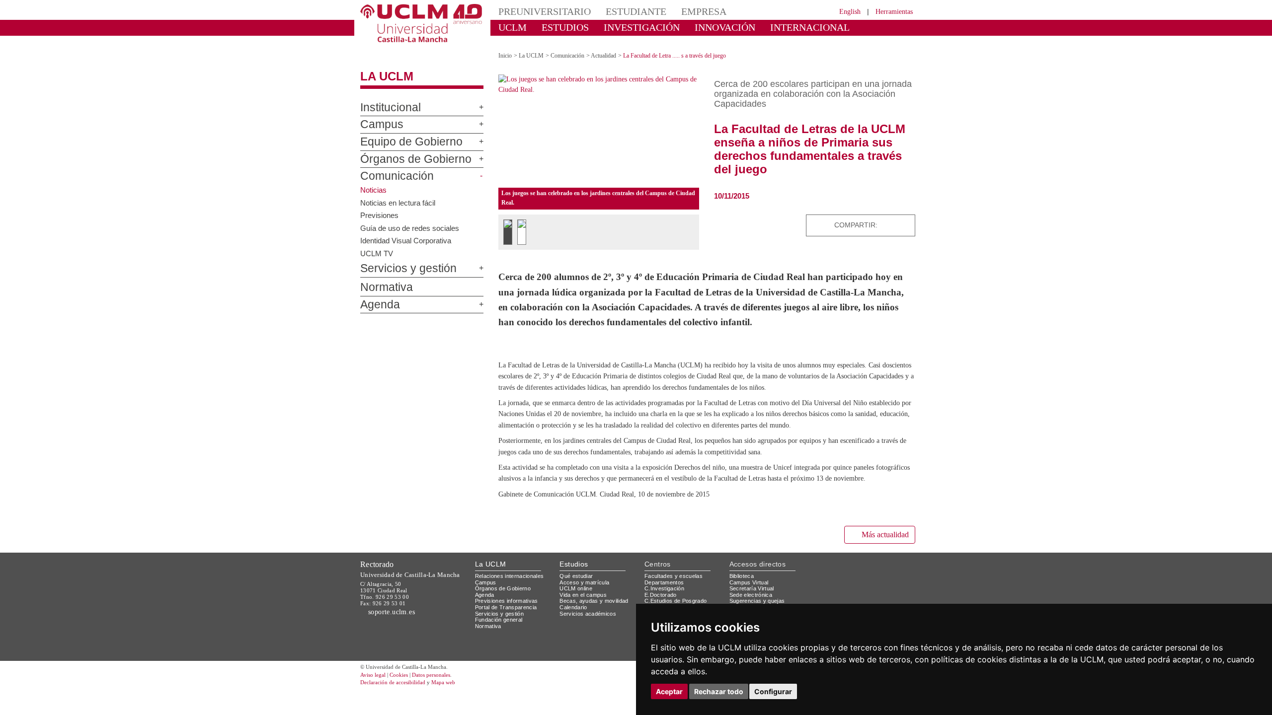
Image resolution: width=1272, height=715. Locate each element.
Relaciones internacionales (513, 615)
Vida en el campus (585, 634)
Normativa (381, 279)
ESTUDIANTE (618, 11)
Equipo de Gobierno (401, 133)
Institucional (386, 98)
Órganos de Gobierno (404, 150)
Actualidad (614, 47)
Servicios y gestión (400, 260)
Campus (377, 116)
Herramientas (891, 11)
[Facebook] (880, 216)
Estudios (573, 604)
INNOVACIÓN (695, 27)
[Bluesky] (892, 216)
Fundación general (501, 659)
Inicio (505, 47)
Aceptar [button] (669, 691)
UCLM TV (376, 244)
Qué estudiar (577, 615)
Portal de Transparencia (509, 646)
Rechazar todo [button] (718, 691)
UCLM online (577, 628)
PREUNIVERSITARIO (537, 11)
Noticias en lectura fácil (399, 194)
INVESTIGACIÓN (623, 27)
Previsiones (380, 206)
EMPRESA (679, 11)
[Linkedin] (904, 216)
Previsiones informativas (510, 640)
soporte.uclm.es (395, 651)
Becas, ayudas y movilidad (596, 640)
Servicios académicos (589, 653)
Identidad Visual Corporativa (408, 231)
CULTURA (834, 27)
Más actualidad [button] (881, 574)
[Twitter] (871, 216)
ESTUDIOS (556, 27)
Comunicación (390, 167)
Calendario (574, 646)
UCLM (509, 27)
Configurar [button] (773, 691)
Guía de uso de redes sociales (411, 219)
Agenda (376, 295)
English (841, 11)
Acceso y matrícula (586, 622)
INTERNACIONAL (767, 27)
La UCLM (381, 68)
